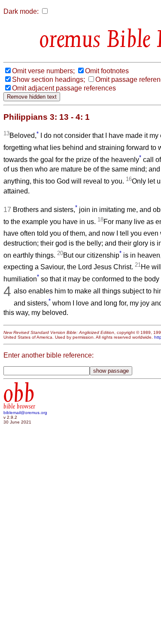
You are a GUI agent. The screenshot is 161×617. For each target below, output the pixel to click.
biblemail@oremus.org (25, 412)
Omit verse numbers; (43, 71)
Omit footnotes (107, 71)
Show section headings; (48, 79)
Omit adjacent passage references (64, 88)
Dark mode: (21, 11)
